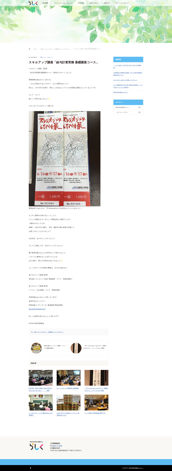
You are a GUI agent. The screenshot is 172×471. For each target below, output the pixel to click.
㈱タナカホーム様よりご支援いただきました (125, 80)
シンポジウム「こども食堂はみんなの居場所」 (40, 414)
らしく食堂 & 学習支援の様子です (95, 413)
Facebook (30, 467)
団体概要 (45, 3)
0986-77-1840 (57, 446)
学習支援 (81, 3)
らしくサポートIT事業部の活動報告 (68, 388)
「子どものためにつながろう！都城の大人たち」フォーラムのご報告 (96, 389)
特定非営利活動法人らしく (127, 107)
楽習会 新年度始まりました (120, 92)
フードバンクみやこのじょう (63, 3)
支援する (107, 3)
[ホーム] (29, 46)
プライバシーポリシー (122, 3)
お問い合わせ (94, 3)
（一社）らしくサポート (127, 112)
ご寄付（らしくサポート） (46, 57)
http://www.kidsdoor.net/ (37, 309)
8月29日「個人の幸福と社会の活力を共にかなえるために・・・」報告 (40, 389)
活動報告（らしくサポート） (56, 332)
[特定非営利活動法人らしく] (36, 449)
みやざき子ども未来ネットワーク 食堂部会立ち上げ (68, 414)
